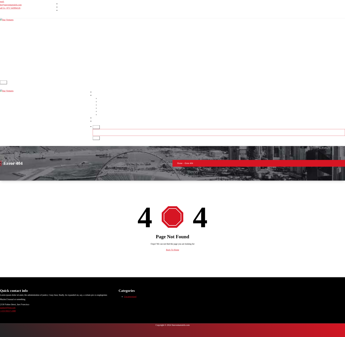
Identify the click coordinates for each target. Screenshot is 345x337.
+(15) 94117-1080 (8, 311)
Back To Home (172, 250)
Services (96, 95)
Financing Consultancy (108, 108)
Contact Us (97, 121)
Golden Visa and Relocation (110, 111)
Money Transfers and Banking (111, 105)
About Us (97, 118)
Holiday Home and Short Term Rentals (114, 101)
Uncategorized (130, 296)
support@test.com (7, 308)
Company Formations (107, 98)
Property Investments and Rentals (112, 114)
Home (95, 92)
